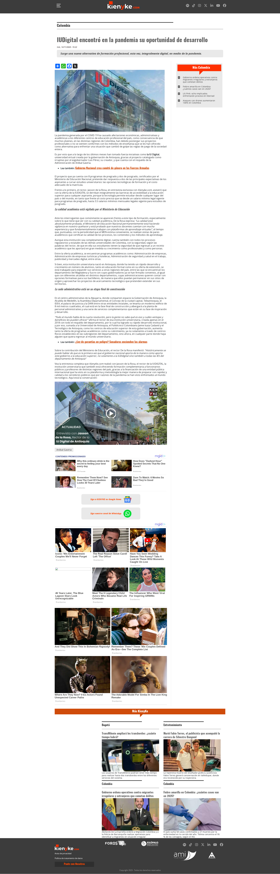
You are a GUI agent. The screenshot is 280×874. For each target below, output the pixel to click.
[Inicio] (123, 5)
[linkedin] (211, 6)
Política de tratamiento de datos (69, 858)
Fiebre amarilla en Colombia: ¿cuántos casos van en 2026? (197, 87)
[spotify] (187, 6)
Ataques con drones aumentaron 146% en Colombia (199, 101)
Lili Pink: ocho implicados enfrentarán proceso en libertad (198, 94)
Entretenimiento (172, 725)
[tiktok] (193, 6)
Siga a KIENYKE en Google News (106, 499)
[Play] (111, 413)
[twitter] (205, 6)
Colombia (63, 26)
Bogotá (106, 725)
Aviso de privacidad (63, 853)
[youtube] (218, 6)
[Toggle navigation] (59, 5)
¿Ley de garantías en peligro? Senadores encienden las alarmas (111, 342)
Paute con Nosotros (74, 864)
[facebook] (224, 6)
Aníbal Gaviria (64, 449)
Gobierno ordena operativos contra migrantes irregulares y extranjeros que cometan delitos (200, 79)
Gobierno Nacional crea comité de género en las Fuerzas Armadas (112, 168)
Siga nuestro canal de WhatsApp (106, 513)
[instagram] (199, 6)
